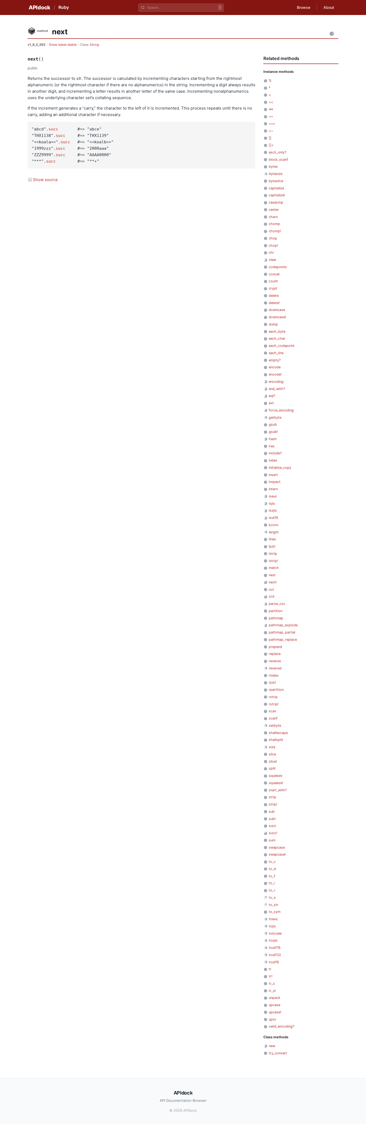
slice (272, 754)
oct (271, 589)
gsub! (273, 432)
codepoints (278, 267)
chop (273, 238)
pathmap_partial (282, 632)
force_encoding (281, 410)
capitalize (276, 188)
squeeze (275, 776)
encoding (276, 382)
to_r (272, 890)
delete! (274, 303)
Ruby (63, 7)
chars (273, 217)
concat (274, 274)
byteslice (276, 181)
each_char (277, 338)
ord (271, 596)
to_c (272, 862)
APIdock (39, 7)
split (272, 768)
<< (271, 102)
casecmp (276, 202)
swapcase (277, 847)
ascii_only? (277, 152)
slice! (273, 761)
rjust (272, 682)
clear (273, 260)
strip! (273, 804)
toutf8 (274, 962)
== (271, 116)
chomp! (275, 231)
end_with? (277, 389)
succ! (273, 833)
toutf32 (275, 955)
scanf (273, 718)
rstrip (273, 697)
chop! (273, 245)
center (274, 210)
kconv (273, 525)
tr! (270, 976)
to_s (272, 898)
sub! (272, 819)
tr (270, 969)
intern (273, 489)
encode (275, 367)
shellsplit (276, 740)
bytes (273, 166)
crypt (273, 288)
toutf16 (275, 948)
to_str (273, 905)
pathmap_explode (283, 625)
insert (273, 475)
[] (270, 138)
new (272, 1046)
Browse (303, 7)
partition (275, 611)
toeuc (273, 919)
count (273, 281)
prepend (275, 647)
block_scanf (278, 160)
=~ (271, 131)
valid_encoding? (281, 1026)
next (272, 575)
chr (271, 252)
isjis (272, 503)
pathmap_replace (283, 640)
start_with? (278, 790)
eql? (272, 396)
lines (272, 539)
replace (275, 654)
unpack (274, 998)
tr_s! (272, 991)
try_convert (278, 1053)
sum (272, 840)
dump (273, 324)
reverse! (275, 668)
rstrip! (274, 704)
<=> (271, 109)
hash (273, 439)
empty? (275, 360)
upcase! (275, 1012)
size (272, 747)
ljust (272, 546)
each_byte (277, 331)
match (274, 568)
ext (271, 403)
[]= (271, 145)
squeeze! (276, 783)
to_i (272, 883)
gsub (273, 424)
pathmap (276, 618)
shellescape (278, 733)
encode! (275, 374)
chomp (274, 224)
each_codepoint (281, 346)
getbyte (275, 417)
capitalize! (277, 195)
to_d (272, 869)
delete (274, 296)
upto (272, 1019)
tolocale (275, 933)
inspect (275, 482)
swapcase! (277, 854)
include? (275, 453)
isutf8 (273, 518)
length (274, 532)
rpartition (276, 690)
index (273, 460)
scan (272, 711)
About (328, 7)
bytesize (275, 174)
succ (53, 129)
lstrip (273, 554)
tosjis (273, 940)
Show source (45, 179)
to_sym (275, 912)
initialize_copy (280, 468)
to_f (272, 876)
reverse (275, 661)
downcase (277, 310)
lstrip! (273, 561)
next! (273, 582)
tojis (272, 926)
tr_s (272, 983)
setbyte (275, 726)
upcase (274, 1005)
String (94, 45)
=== (272, 124)
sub (272, 812)
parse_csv (277, 604)
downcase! (277, 317)
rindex (274, 675)
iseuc (273, 496)
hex (272, 446)
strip (272, 797)
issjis (273, 510)
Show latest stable (63, 45)
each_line (276, 353)
